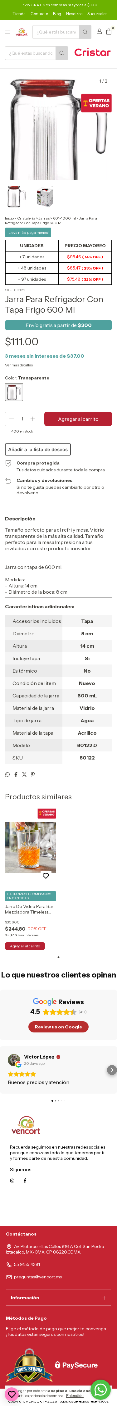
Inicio (9, 218)
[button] (5, 1070)
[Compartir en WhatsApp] (8, 774)
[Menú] (8, 32)
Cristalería (26, 218)
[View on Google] (14, 1060)
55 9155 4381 (27, 1264)
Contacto (39, 13)
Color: (27, 378)
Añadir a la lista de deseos (38, 449)
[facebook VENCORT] (25, 1180)
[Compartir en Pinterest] (32, 774)
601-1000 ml (64, 218)
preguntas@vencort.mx (38, 1277)
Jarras (44, 218)
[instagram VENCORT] (12, 1180)
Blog (57, 13)
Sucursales (97, 13)
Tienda (19, 13)
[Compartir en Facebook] (16, 774)
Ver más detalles (19, 365)
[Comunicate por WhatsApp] (100, 1390)
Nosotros (74, 13)
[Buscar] (85, 32)
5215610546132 (91, 1208)
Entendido (75, 1396)
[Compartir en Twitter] (25, 774)
